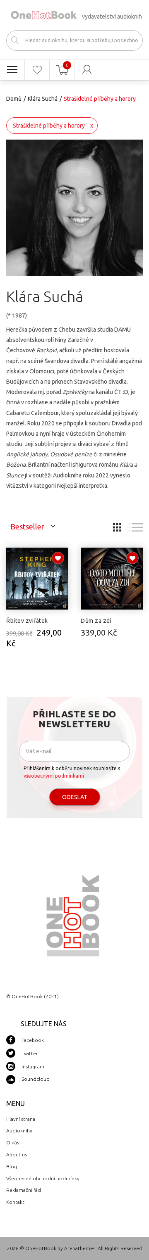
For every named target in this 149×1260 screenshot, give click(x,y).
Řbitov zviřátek (27, 620)
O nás (12, 1142)
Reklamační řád (23, 1190)
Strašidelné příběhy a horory (49, 125)
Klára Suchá (43, 98)
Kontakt (15, 1202)
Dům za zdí (96, 620)
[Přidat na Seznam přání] (58, 558)
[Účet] (86, 69)
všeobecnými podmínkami (54, 775)
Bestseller (27, 526)
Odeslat (74, 797)
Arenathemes (79, 1248)
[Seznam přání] (37, 69)
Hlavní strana (20, 1119)
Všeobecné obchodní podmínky (42, 1178)
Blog (11, 1166)
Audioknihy (19, 1130)
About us (16, 1154)
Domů (14, 98)
